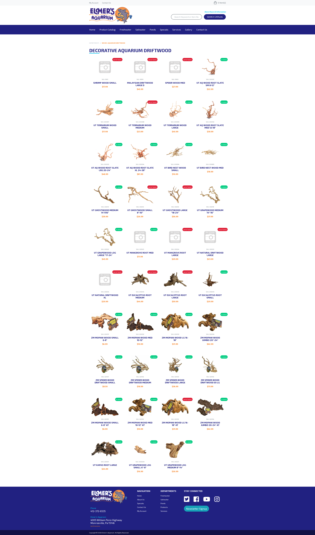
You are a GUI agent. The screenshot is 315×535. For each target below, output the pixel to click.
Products (164, 507)
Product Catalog (107, 29)
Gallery (188, 29)
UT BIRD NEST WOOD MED (210, 167)
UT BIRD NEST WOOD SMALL (175, 169)
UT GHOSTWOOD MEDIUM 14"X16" (105, 211)
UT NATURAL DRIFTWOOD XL (105, 296)
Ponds (153, 29)
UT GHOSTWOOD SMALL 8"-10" (140, 211)
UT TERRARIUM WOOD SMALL (105, 126)
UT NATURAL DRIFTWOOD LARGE (210, 253)
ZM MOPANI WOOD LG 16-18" (175, 338)
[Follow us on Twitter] (186, 499)
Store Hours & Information (215, 12)
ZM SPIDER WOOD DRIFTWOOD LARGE (175, 381)
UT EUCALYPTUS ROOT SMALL (210, 296)
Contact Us (106, 3)
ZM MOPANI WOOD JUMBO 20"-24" (210, 338)
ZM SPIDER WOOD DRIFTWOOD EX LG (210, 381)
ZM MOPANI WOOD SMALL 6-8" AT (105, 423)
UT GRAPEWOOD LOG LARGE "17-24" (105, 253)
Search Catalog (215, 17)
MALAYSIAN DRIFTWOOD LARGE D (140, 84)
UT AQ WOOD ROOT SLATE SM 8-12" (210, 84)
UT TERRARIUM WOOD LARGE (175, 126)
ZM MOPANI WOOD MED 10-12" (140, 338)
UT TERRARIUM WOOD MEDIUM (140, 126)
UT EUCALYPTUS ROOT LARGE (175, 296)
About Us (140, 500)
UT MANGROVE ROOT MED (140, 252)
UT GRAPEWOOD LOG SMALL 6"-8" (140, 466)
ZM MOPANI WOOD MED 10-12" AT (140, 423)
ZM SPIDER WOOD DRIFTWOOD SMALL (105, 381)
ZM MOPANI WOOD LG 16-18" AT (175, 423)
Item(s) (222, 2)
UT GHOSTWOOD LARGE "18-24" (175, 211)
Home (92, 29)
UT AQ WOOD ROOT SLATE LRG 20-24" (104, 169)
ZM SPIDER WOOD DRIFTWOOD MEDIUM (140, 381)
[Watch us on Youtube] (206, 499)
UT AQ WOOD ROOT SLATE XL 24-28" (140, 169)
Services (176, 29)
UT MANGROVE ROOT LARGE (175, 253)
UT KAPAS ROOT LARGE (105, 465)
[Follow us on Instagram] (217, 499)
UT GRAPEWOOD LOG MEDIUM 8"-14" (175, 466)
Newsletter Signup (196, 508)
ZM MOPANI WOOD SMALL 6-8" (105, 338)
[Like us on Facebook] (196, 499)
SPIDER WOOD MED (175, 82)
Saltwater (140, 29)
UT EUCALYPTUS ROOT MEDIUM (140, 296)
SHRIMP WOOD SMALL (105, 82)
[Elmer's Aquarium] (110, 15)
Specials (164, 29)
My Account (93, 3)
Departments (94, 43)
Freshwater (125, 29)
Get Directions (95, 526)
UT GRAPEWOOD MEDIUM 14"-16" (210, 211)
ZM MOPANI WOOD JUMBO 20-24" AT (210, 423)
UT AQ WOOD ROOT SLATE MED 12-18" (210, 126)
